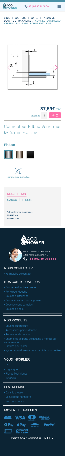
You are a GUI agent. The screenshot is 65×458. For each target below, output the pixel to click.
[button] (55, 67)
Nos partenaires (15, 401)
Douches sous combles (19, 304)
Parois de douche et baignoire (29, 19)
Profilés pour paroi (16, 346)
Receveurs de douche (18, 334)
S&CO (7, 17)
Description (16, 193)
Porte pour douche (16, 291)
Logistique (12, 369)
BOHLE (34, 17)
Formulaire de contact (18, 273)
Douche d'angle (15, 308)
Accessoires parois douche (21, 330)
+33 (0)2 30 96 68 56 (42, 258)
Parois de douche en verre (21, 287)
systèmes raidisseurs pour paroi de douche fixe (33, 350)
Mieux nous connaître (18, 396)
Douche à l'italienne (17, 296)
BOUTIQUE (20, 17)
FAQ (8, 365)
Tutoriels (11, 378)
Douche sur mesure (17, 325)
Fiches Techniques (16, 373)
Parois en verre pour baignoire (23, 300)
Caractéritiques (20, 200)
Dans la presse (14, 392)
